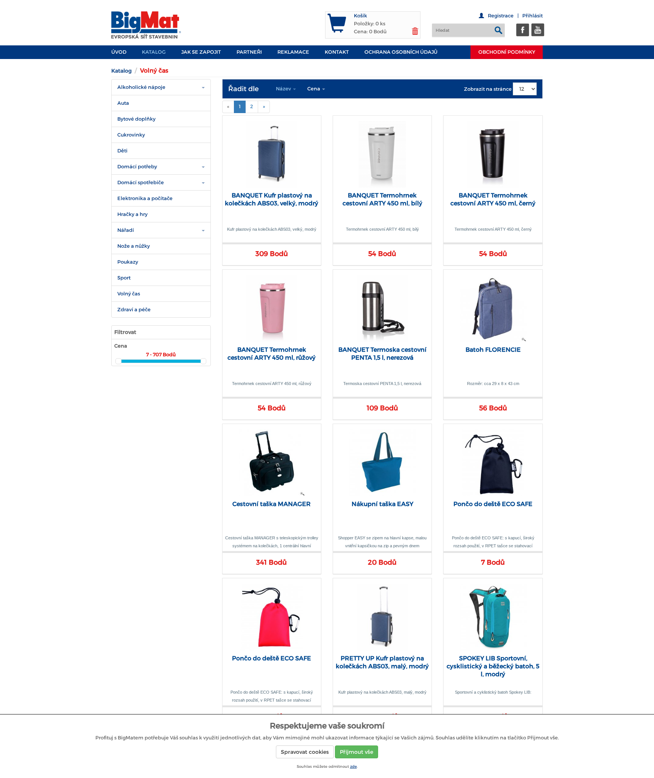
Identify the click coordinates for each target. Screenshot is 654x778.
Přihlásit (532, 15)
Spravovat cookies (305, 751)
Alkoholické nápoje (141, 87)
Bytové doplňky (136, 119)
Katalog (154, 52)
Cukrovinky (131, 135)
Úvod (118, 52)
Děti (122, 151)
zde (353, 766)
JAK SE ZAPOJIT (201, 52)
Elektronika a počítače (145, 198)
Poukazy (127, 262)
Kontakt (337, 52)
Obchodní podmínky (506, 52)
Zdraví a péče (134, 309)
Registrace (501, 15)
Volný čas (128, 293)
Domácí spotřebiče (140, 182)
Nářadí (125, 230)
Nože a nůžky (133, 246)
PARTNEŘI (249, 52)
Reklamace (293, 52)
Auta (123, 103)
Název (284, 88)
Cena (314, 88)
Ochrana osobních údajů (401, 52)
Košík (360, 15)
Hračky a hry (132, 214)
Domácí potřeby (137, 166)
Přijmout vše (356, 751)
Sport (124, 278)
